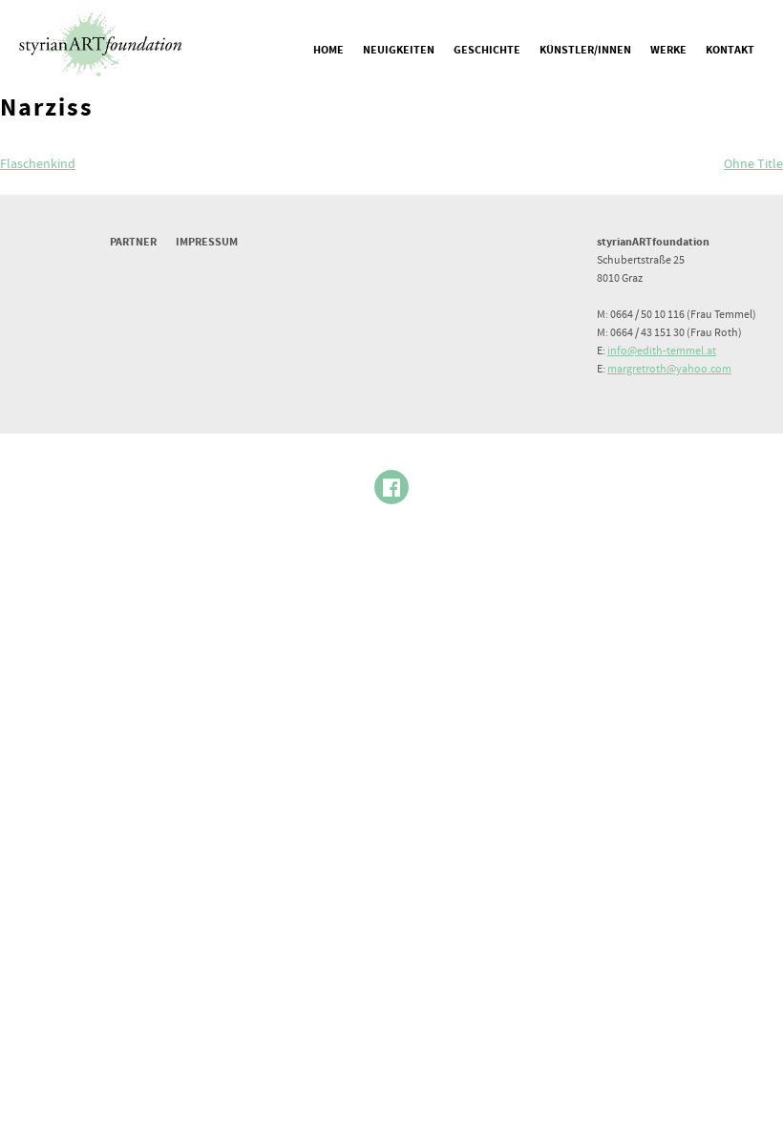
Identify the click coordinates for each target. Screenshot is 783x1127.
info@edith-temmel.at (661, 351)
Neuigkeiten (398, 50)
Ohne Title (753, 164)
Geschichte (487, 50)
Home (328, 50)
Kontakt (730, 50)
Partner (133, 242)
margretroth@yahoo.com (669, 369)
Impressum (207, 242)
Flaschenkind (37, 164)
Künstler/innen (585, 50)
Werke (668, 50)
